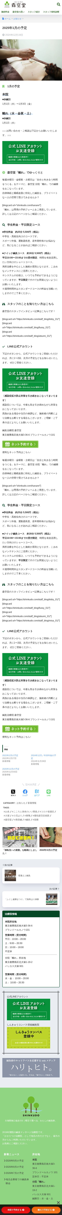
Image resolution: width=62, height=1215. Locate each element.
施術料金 (5, 12)
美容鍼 (19, 819)
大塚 (7, 815)
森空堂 (8, 819)
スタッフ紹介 (34, 12)
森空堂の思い (19, 12)
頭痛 (36, 819)
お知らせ (21, 803)
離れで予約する (45, 1210)
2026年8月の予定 (15, 1167)
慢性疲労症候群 (41, 815)
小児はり (17, 815)
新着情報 (32, 803)
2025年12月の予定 (10, 769)
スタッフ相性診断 (51, 12)
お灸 (7, 811)
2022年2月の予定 (10, 755)
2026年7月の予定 (15, 1173)
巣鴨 (28, 815)
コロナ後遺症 (47, 811)
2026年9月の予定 (15, 1160)
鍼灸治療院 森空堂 (42, 4)
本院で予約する (14, 1210)
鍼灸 (28, 819)
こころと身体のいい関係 (25, 811)
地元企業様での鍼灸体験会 (17, 1181)
